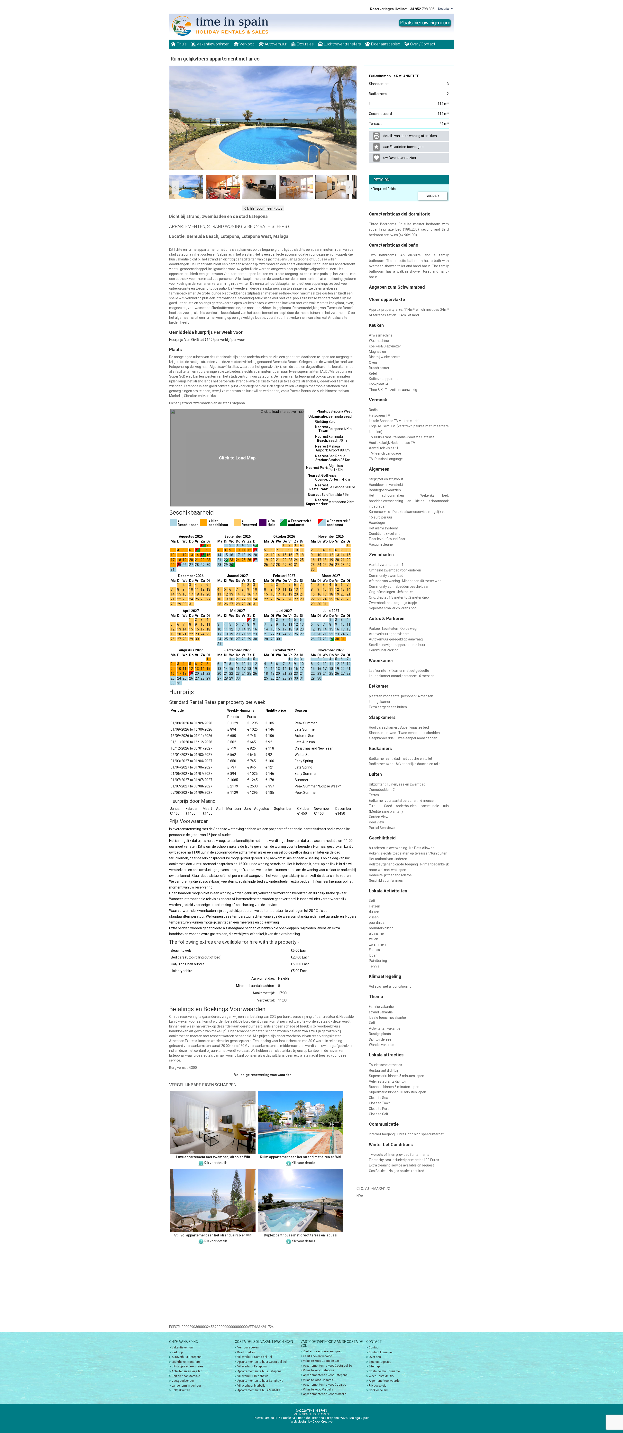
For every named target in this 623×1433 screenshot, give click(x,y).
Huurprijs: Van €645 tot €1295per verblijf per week (207, 340)
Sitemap (374, 1366)
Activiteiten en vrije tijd (187, 1371)
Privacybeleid (377, 1385)
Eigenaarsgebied (385, 44)
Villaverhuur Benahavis (252, 1376)
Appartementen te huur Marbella (258, 1390)
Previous (175, 114)
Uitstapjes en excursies (187, 1366)
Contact (374, 1347)
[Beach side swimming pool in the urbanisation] (263, 118)
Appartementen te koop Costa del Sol (328, 1365)
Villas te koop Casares (318, 1380)
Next (350, 114)
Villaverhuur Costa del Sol (254, 1357)
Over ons (375, 1357)
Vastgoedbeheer (183, 1380)
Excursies (304, 44)
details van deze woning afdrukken (410, 136)
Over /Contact (422, 44)
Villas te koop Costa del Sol (321, 1361)
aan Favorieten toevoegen (403, 147)
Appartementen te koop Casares (324, 1384)
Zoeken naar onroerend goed (322, 1351)
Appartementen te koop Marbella (324, 1394)
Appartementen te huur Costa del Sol (262, 1362)
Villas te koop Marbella (318, 1389)
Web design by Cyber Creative (311, 1421)
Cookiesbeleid (378, 1390)
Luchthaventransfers (342, 44)
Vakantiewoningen (212, 44)
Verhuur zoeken (248, 1347)
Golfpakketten (181, 1390)
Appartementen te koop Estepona (325, 1375)
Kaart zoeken (246, 1352)
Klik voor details (216, 1163)
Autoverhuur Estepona (187, 1357)
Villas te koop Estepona (318, 1370)
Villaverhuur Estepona (252, 1366)
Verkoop (246, 44)
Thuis (181, 44)
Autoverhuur (275, 44)
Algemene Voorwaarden (385, 1380)
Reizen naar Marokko (186, 1376)
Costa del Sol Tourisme (384, 1371)
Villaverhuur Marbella (251, 1385)
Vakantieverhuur (183, 1347)
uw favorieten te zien (399, 158)
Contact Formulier (381, 1352)
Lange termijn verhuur (186, 1385)
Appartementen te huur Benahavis (260, 1380)
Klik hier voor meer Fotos (263, 208)
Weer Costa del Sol (381, 1376)
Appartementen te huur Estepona (259, 1371)
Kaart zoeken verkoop (317, 1356)
